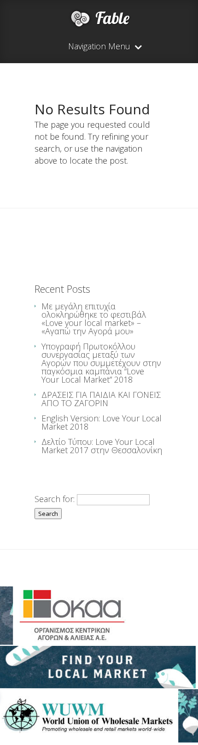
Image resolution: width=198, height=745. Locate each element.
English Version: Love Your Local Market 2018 (101, 422)
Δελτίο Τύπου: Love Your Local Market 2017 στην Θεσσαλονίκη (101, 445)
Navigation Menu (99, 47)
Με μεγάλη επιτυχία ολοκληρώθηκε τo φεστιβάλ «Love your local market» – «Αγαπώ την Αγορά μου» (93, 319)
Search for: (55, 498)
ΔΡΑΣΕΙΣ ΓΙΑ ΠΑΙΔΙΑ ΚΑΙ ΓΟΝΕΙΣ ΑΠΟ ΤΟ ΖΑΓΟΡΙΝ (101, 398)
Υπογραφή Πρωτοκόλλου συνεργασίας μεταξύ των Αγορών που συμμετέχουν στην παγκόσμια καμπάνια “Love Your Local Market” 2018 (101, 363)
